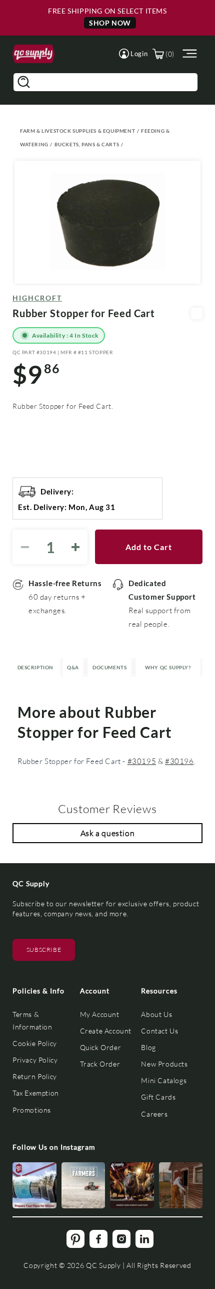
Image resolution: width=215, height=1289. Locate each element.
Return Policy (34, 1076)
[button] (133, 54)
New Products (164, 1064)
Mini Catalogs (163, 1080)
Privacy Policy (35, 1060)
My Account (100, 1014)
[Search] (23, 82)
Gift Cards (158, 1097)
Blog (148, 1047)
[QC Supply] (33, 54)
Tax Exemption (35, 1093)
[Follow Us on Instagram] (34, 1185)
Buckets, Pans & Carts (87, 144)
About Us (156, 1014)
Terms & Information (32, 1020)
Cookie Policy (34, 1043)
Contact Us (159, 1030)
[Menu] (188, 54)
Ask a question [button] (107, 833)
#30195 (142, 760)
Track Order (100, 1064)
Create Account (106, 1030)
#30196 (179, 760)
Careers (154, 1114)
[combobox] (106, 82)
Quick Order (101, 1047)
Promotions (31, 1110)
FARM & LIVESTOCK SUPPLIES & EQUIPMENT (77, 131)
